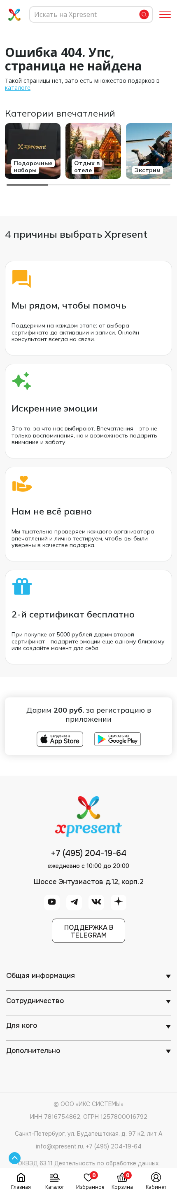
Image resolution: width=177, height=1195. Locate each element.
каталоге (17, 87)
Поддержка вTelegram (88, 931)
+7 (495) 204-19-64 (88, 853)
